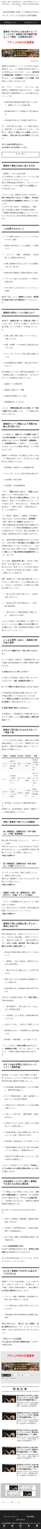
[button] (37, 756)
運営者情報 (30, 1516)
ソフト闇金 (7, 1375)
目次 (18, 154)
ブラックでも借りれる (30, 1375)
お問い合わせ (20, 1519)
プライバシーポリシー (10, 1516)
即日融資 (6, 1378)
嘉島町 (14, 1378)
